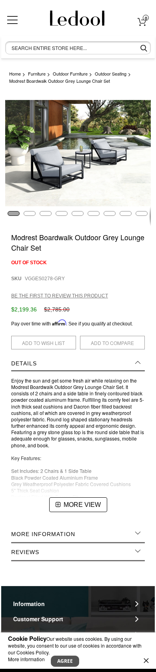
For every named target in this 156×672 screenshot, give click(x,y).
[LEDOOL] (73, 21)
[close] (146, 660)
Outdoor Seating (110, 73)
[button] (13, 216)
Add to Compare (112, 342)
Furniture (37, 73)
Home (15, 73)
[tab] (78, 363)
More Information (43, 534)
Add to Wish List (43, 342)
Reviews (25, 552)
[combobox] (78, 47)
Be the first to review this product (59, 296)
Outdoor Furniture (70, 73)
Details (24, 363)
